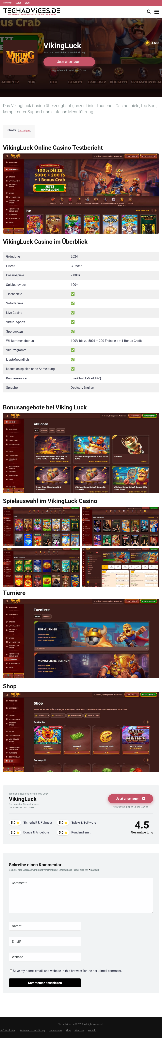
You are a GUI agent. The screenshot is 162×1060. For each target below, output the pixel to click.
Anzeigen (24, 130)
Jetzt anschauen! (69, 62)
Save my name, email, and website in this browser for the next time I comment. (67, 971)
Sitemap (79, 1030)
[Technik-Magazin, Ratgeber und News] (31, 11)
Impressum (55, 1030)
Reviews (7, 2)
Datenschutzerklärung (32, 1030)
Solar (18, 2)
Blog (27, 2)
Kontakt (92, 1030)
